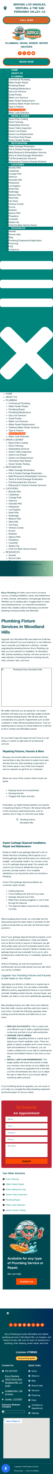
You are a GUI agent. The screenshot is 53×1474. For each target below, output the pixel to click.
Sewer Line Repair (18, 131)
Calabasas (14, 171)
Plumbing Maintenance (20, 88)
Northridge (14, 192)
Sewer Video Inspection (20, 128)
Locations (17, 164)
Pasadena (13, 216)
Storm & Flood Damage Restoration (26, 155)
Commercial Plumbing (19, 79)
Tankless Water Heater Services (24, 104)
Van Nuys (13, 201)
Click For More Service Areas (23, 549)
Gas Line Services (17, 91)
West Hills (13, 198)
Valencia (13, 177)
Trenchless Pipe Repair (20, 137)
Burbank (13, 210)
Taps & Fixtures (16, 107)
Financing (13, 243)
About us (11, 397)
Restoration (19, 143)
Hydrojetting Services (19, 125)
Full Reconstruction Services (22, 158)
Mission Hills (15, 195)
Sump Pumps (15, 95)
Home (9, 394)
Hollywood (14, 183)
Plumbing (17, 76)
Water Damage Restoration (22, 146)
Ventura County (16, 204)
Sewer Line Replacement (21, 134)
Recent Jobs (15, 234)
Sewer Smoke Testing (19, 464)
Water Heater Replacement (22, 101)
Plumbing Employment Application (25, 240)
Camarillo (13, 219)
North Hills (14, 189)
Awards (12, 231)
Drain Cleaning (16, 122)
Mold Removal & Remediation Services (27, 152)
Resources (18, 228)
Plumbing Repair (17, 85)
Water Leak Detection (19, 436)
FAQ (11, 246)
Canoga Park (15, 174)
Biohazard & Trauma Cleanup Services (27, 485)
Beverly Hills (15, 168)
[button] (26, 323)
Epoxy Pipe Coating (18, 119)
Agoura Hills (15, 213)
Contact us (14, 249)
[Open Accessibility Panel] (5, 1468)
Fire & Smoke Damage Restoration (25, 149)
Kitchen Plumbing (17, 110)
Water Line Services (18, 98)
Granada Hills (15, 180)
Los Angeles (15, 186)
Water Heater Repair (18, 82)
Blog (11, 237)
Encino (12, 207)
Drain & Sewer (20, 116)
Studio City (14, 222)
